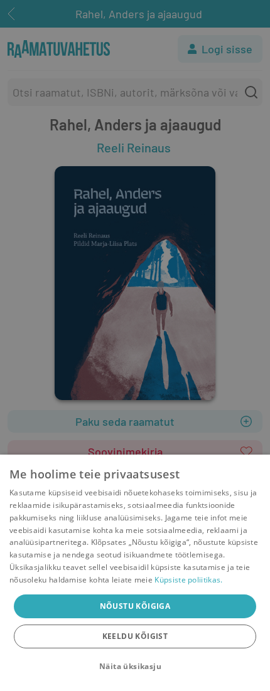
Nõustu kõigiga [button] (135, 606)
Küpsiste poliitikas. (188, 579)
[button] (135, 667)
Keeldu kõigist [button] (135, 636)
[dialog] (135, 573)
